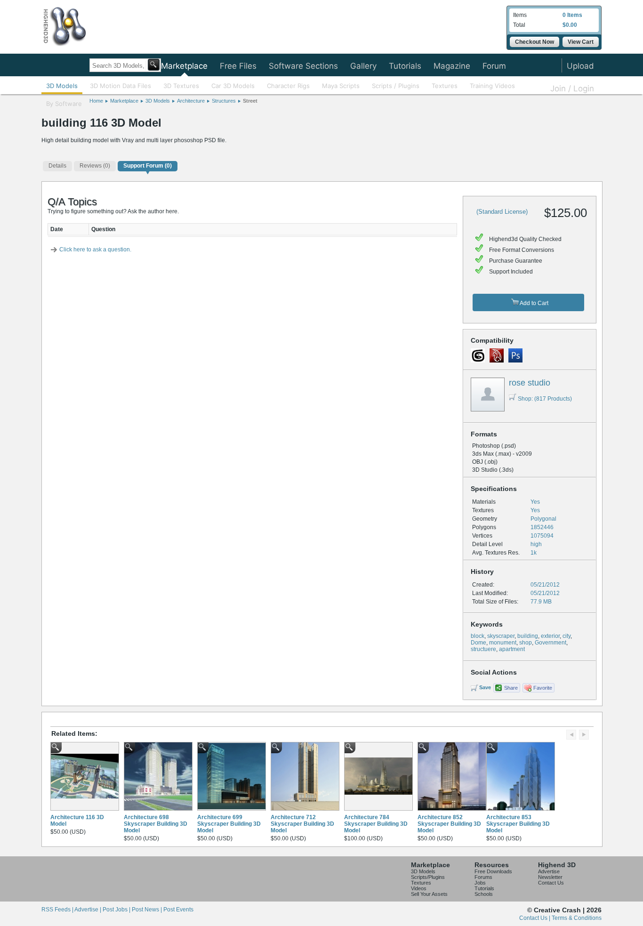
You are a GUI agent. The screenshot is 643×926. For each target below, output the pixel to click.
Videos (418, 888)
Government (550, 642)
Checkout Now (534, 42)
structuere (483, 649)
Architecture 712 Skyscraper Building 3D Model (302, 824)
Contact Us (551, 883)
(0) (95, 165)
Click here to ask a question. (95, 249)
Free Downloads (493, 871)
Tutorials (405, 66)
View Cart (581, 42)
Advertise (549, 871)
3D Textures (181, 85)
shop (525, 642)
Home (96, 101)
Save (485, 687)
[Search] (154, 65)
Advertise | (88, 909)
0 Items (572, 15)
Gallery (363, 66)
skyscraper (500, 636)
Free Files (238, 66)
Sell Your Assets (429, 894)
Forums (483, 877)
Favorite (542, 688)
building (527, 636)
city (567, 636)
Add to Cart (533, 303)
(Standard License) (502, 211)
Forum (494, 66)
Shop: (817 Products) (545, 398)
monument (502, 642)
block (477, 636)
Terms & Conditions (577, 918)
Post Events (178, 909)
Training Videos (492, 85)
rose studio (529, 382)
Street (250, 101)
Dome (478, 642)
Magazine (452, 66)
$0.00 (570, 25)
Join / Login (572, 88)
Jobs (480, 883)
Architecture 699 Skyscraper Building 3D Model (229, 824)
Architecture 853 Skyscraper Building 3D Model (518, 824)
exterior (550, 636)
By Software (64, 103)
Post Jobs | (117, 909)
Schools (483, 894)
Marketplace (184, 66)
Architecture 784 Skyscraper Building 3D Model (376, 824)
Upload (580, 66)
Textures (445, 85)
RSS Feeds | (57, 909)
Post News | (147, 909)
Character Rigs (288, 85)
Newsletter (550, 877)
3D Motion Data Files (120, 85)
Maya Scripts (341, 85)
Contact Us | (535, 918)
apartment (512, 649)
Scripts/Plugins (428, 877)
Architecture (191, 101)
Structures (224, 101)
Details (57, 165)
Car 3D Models (233, 85)
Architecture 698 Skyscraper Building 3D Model (155, 824)
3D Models (62, 85)
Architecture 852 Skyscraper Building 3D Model (449, 824)
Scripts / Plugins (395, 85)
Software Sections (303, 66)
